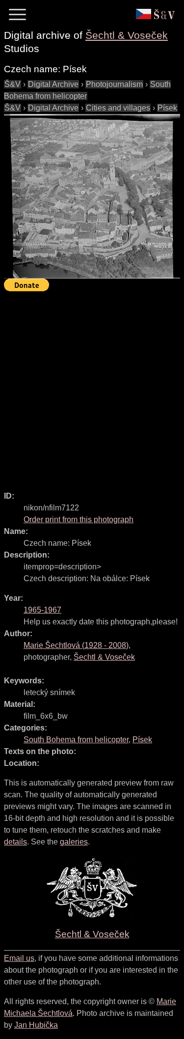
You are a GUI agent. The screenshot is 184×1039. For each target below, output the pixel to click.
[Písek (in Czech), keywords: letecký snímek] (92, 196)
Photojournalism (114, 84)
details (15, 842)
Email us (19, 958)
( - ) (76, 645)
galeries (74, 842)
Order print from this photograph (78, 519)
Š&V (12, 84)
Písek (167, 108)
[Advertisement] (92, 387)
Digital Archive (53, 84)
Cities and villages (118, 108)
